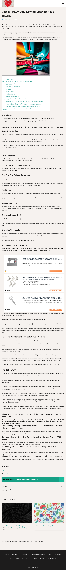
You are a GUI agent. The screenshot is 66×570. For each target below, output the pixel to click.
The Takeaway (6, 99)
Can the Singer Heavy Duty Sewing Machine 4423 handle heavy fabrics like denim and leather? (26, 103)
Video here (9, 473)
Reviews (50, 554)
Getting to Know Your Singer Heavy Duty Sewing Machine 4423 (17, 81)
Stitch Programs (8, 84)
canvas (3, 136)
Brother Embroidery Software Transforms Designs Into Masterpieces (15, 488)
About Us (14, 554)
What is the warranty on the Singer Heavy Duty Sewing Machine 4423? (21, 108)
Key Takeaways (8, 79)
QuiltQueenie (7, 19)
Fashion (35, 558)
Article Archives (24, 554)
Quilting (28, 558)
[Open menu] (62, 3)
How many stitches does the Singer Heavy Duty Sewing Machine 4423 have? (22, 104)
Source (4, 109)
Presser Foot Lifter (9, 91)
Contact (42, 558)
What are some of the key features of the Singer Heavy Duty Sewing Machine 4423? (24, 101)
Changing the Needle (10, 94)
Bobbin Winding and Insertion (11, 96)
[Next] (62, 517)
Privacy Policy (52, 558)
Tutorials (58, 554)
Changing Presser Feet (10, 93)
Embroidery (19, 558)
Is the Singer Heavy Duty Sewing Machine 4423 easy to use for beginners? (22, 106)
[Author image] (2, 19)
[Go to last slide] (4, 517)
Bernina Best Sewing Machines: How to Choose (53, 488)
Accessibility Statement (38, 554)
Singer (3, 470)
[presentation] (17, 513)
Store (7, 554)
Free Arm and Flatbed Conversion (12, 88)
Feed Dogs (7, 89)
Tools (11, 558)
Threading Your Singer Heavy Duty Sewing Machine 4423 (18, 98)
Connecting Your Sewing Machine (12, 86)
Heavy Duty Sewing (9, 83)
